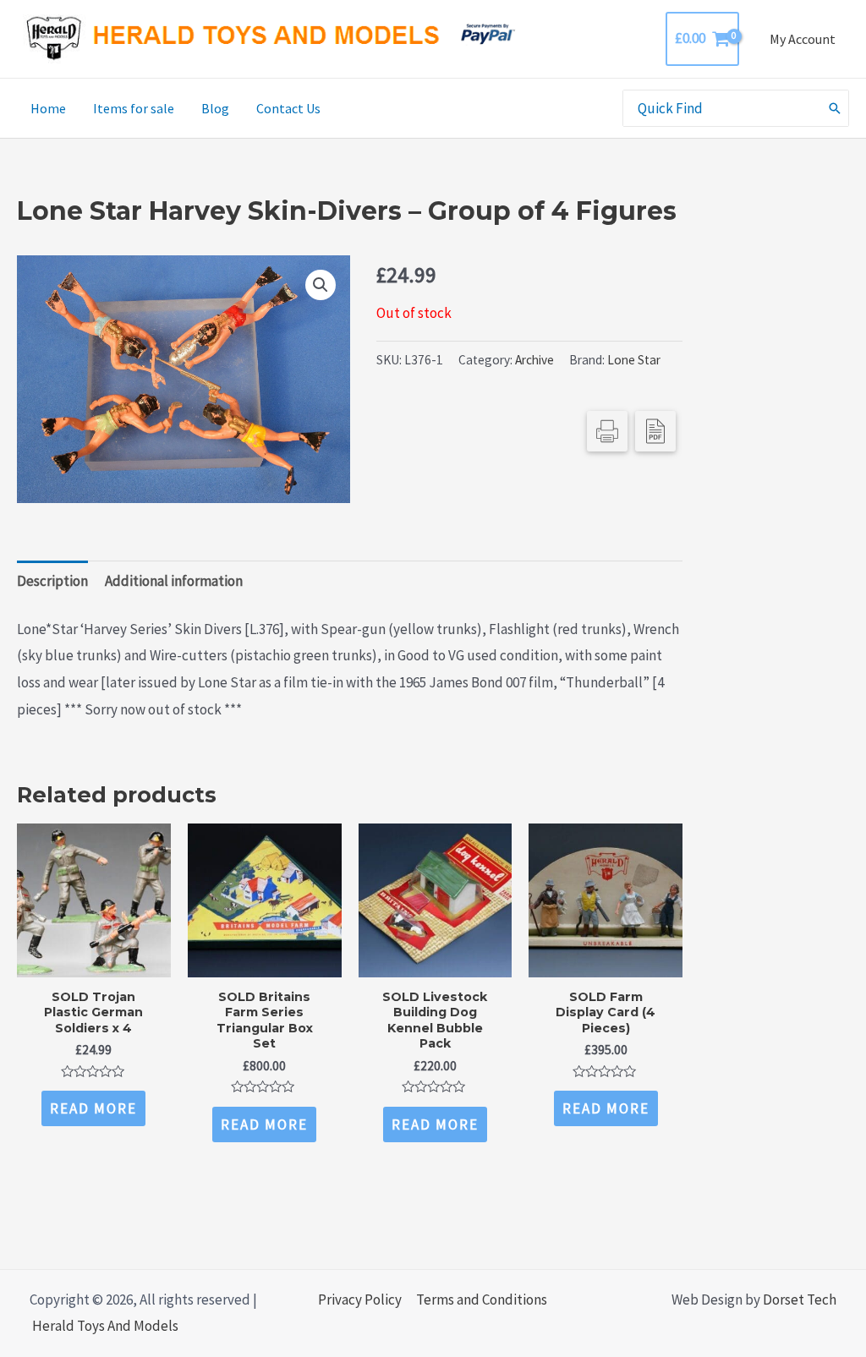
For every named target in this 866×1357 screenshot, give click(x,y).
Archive (534, 360)
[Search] (835, 108)
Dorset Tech (799, 1299)
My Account (803, 38)
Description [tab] (52, 581)
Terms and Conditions (481, 1299)
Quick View (93, 961)
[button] (320, 285)
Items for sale (133, 108)
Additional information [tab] (174, 581)
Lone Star (633, 360)
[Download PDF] (655, 431)
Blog (215, 108)
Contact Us (288, 108)
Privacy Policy (360, 1299)
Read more (93, 1108)
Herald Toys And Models (105, 1325)
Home (48, 108)
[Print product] (607, 431)
